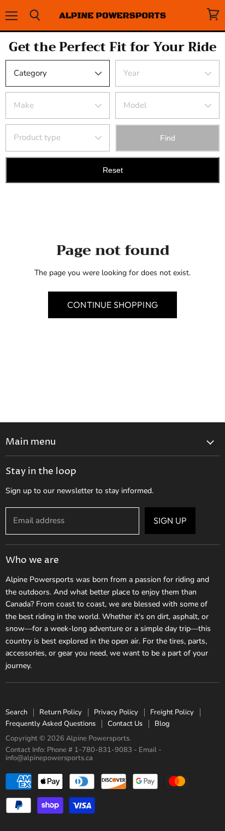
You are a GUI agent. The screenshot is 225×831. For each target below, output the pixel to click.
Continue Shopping (112, 304)
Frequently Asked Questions (50, 724)
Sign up (170, 520)
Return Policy (60, 712)
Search (16, 712)
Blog (162, 724)
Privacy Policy (116, 712)
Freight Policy (172, 712)
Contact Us (125, 724)
